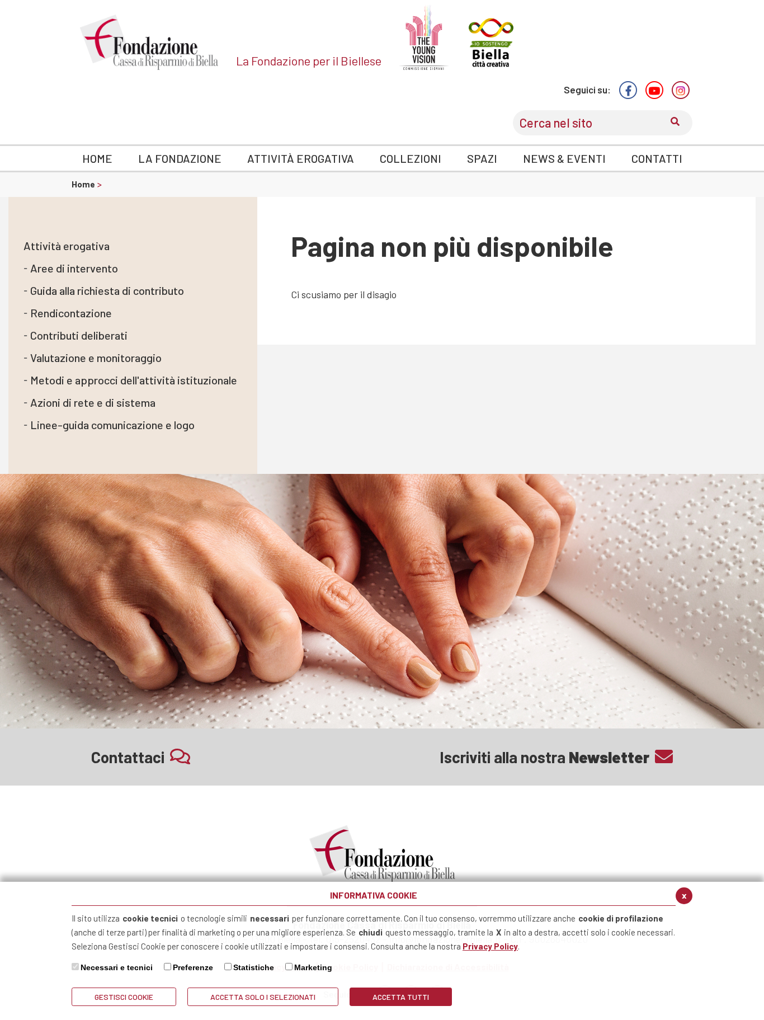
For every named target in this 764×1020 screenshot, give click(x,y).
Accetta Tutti (400, 997)
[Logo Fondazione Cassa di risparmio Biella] (149, 42)
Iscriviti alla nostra (544, 757)
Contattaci (127, 757)
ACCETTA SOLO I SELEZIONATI (262, 997)
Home (84, 184)
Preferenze (193, 967)
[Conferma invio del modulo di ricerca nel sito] (675, 123)
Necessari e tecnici (117, 967)
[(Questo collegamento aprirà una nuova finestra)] (628, 90)
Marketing (313, 967)
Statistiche (253, 967)
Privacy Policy (490, 946)
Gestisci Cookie (124, 997)
